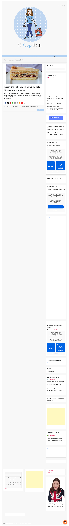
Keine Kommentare (9, 107)
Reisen (9, 56)
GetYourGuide (55, 147)
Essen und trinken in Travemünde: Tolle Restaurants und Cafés (22, 88)
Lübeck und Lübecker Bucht (31, 106)
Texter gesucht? (54, 56)
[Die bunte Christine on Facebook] (59, 6)
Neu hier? (4, 56)
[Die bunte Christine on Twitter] (61, 6)
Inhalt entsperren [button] (50, 165)
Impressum (50, 472)
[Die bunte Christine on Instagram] (64, 6)
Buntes (18, 56)
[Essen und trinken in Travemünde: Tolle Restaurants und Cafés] (23, 74)
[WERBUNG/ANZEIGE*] (52, 379)
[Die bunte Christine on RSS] (66, 6)
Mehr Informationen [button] (56, 171)
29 (18, 484)
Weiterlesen (40, 109)
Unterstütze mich (46, 56)
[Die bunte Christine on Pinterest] (62, 6)
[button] (5, 103)
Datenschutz (50, 470)
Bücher (14, 56)
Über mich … (24, 56)
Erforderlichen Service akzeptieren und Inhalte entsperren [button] (60, 165)
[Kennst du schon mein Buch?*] (54, 181)
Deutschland (23, 106)
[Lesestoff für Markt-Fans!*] (53, 362)
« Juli (5, 488)
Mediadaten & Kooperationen (35, 56)
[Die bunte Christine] (56, 85)
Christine (7, 106)
